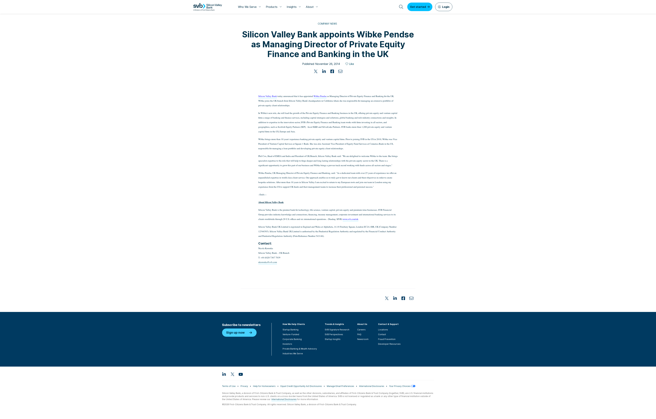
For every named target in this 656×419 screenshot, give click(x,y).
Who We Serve (247, 7)
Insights (292, 7)
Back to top (435, 277)
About (310, 7)
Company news (327, 23)
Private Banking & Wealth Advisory (300, 348)
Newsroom (362, 339)
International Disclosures (371, 386)
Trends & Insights (334, 324)
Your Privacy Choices (400, 386)
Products (271, 7)
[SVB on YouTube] (240, 374)
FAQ (359, 334)
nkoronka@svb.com (267, 262)
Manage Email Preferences (340, 386)
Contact (382, 334)
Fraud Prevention (386, 339)
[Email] (340, 71)
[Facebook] (332, 71)
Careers (361, 329)
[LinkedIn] (324, 71)
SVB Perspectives (334, 334)
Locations (383, 329)
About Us (362, 324)
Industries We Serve (293, 353)
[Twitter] (316, 71)
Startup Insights (332, 339)
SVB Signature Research (337, 329)
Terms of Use (229, 386)
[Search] (401, 7)
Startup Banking (290, 329)
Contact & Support (388, 324)
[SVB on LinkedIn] (224, 374)
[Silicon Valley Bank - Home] (208, 7)
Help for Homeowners (264, 386)
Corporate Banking (292, 339)
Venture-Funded (291, 334)
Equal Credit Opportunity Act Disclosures (301, 386)
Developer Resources (389, 344)
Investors (287, 344)
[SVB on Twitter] (232, 374)
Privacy (244, 386)
